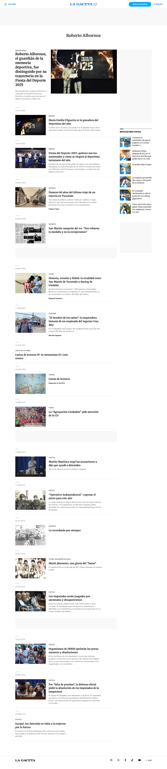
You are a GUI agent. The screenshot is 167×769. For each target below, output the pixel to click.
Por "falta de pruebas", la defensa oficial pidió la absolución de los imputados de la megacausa (74, 688)
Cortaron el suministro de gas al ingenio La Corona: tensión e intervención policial (141, 142)
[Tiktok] (132, 760)
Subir (150, 760)
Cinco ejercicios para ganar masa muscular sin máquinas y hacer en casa (141, 208)
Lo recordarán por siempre (65, 530)
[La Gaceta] (83, 4)
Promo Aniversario (140, 4)
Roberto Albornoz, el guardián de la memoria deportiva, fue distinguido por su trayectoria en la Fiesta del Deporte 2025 (31, 69)
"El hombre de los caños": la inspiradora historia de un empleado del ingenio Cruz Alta (74, 321)
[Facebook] (125, 760)
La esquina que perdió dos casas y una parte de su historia (142, 180)
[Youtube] (139, 760)
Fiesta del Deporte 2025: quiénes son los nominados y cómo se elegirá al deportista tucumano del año (74, 157)
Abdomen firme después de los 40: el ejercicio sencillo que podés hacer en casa (141, 155)
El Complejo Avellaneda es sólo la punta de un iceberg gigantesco (141, 195)
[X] (118, 760)
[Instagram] (111, 760)
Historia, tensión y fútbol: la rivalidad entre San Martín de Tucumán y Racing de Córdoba (75, 282)
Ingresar (159, 4)
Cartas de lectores (59, 378)
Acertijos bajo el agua (141, 164)
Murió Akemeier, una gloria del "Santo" (72, 563)
